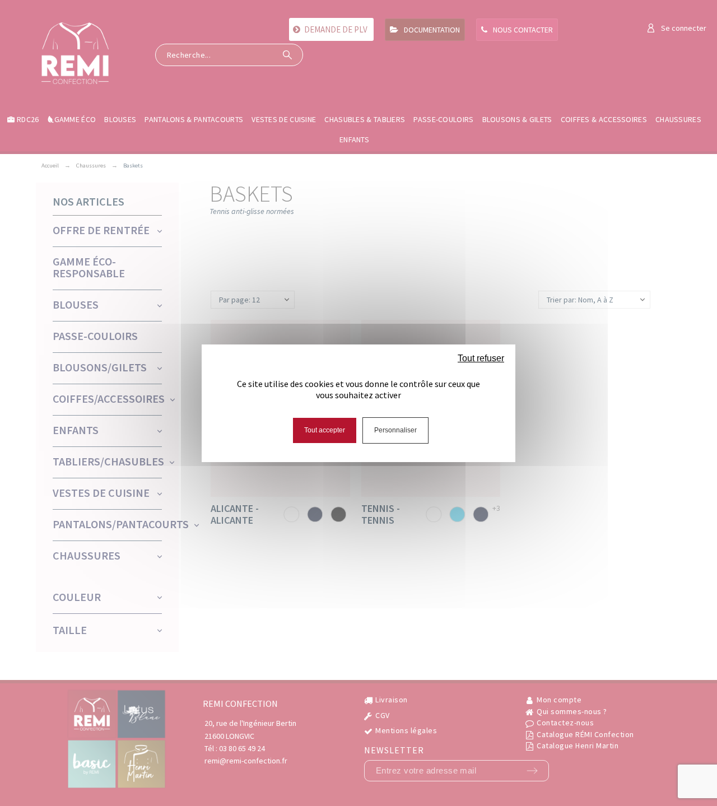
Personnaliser (395, 430)
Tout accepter (324, 430)
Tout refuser (481, 358)
